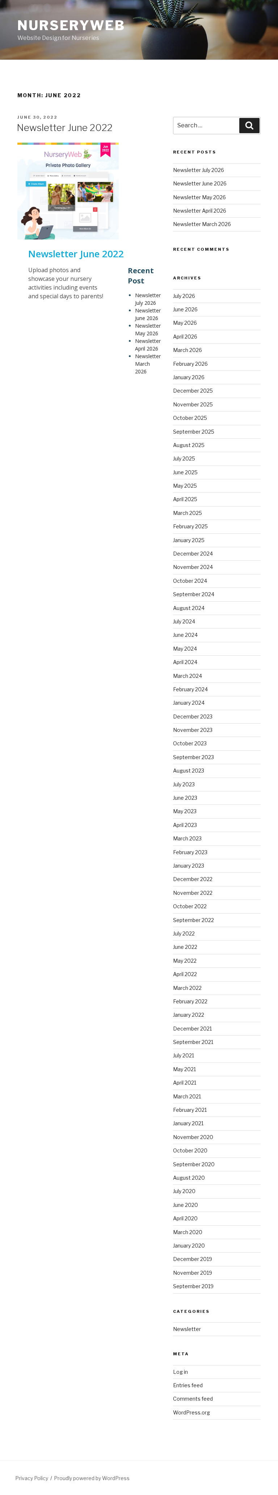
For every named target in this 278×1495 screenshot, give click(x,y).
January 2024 (189, 703)
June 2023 (185, 798)
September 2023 (193, 757)
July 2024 (184, 621)
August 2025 (189, 445)
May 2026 (185, 323)
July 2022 (184, 933)
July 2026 (184, 296)
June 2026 (185, 309)
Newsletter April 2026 (148, 344)
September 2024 (193, 594)
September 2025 (193, 432)
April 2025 (185, 499)
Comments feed (193, 1399)
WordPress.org (191, 1412)
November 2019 (192, 1273)
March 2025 (187, 513)
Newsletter (187, 1329)
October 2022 (190, 906)
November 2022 (192, 893)
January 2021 (188, 1123)
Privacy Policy (31, 1478)
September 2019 (193, 1286)
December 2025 (193, 391)
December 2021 (192, 1028)
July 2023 (184, 784)
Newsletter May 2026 (148, 329)
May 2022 (185, 961)
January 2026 (189, 377)
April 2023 (185, 825)
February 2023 (190, 852)
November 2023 (192, 730)
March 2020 (187, 1232)
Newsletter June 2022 (65, 127)
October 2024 (190, 581)
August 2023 (188, 770)
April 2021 (184, 1083)
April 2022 (185, 974)
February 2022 (190, 1001)
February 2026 (190, 364)
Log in (180, 1372)
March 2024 (187, 676)
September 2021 (193, 1042)
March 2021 (187, 1096)
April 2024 (185, 662)
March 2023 (187, 838)
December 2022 (192, 879)
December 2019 (192, 1259)
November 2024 (193, 567)
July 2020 (184, 1191)
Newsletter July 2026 (148, 299)
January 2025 (189, 540)
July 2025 (184, 458)
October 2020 (190, 1150)
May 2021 (184, 1069)
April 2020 (185, 1218)
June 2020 (185, 1205)
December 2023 (192, 716)
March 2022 (187, 988)
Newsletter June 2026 (148, 314)
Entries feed (188, 1385)
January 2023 (188, 866)
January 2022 (188, 1015)
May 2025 (185, 486)
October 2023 (190, 743)
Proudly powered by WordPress (92, 1478)
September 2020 (194, 1164)
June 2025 (185, 472)
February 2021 (190, 1110)
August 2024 (189, 608)
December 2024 (193, 553)
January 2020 (189, 1245)
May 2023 (185, 811)
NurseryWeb (71, 25)
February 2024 (190, 689)
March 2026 (187, 350)
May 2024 (185, 649)
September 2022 (193, 920)
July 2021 (183, 1055)
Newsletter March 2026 (148, 364)
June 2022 (185, 947)
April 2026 (185, 336)
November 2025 (193, 404)
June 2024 (185, 635)
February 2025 (190, 526)
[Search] (249, 125)
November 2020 (193, 1137)
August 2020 (189, 1178)
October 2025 (190, 418)
